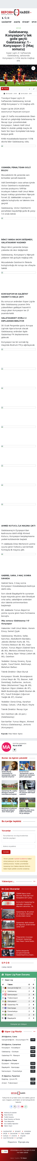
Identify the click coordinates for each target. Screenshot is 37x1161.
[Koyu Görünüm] (3, 18)
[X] (14, 1106)
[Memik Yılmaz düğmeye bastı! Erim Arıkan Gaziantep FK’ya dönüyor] (27, 802)
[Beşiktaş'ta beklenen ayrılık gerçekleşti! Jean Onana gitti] (10, 802)
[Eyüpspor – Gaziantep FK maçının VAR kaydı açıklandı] (27, 785)
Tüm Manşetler (9, 1121)
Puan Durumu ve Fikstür (12, 1119)
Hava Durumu (8, 1115)
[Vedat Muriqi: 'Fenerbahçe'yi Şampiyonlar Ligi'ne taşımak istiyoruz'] (10, 766)
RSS (5, 1151)
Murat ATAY (17, 745)
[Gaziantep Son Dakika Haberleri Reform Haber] (16, 13)
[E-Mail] (14, 750)
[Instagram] (18, 1106)
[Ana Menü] (8, 18)
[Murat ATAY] (6, 747)
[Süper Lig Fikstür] (34, 1031)
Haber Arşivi (8, 1126)
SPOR (34, 22)
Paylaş (6, 88)
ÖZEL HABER (25, 1133)
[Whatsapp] (25, 1106)
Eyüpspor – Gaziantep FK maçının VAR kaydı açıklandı (27, 792)
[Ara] (6, 18)
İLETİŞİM (19, 1138)
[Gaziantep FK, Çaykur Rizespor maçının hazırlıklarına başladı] (10, 785)
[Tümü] (34, 881)
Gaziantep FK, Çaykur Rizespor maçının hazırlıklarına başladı (9, 792)
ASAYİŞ (17, 22)
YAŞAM (22, 1136)
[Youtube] (22, 1106)
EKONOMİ (13, 1133)
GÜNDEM (27, 1131)
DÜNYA (14, 1136)
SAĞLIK (5, 1136)
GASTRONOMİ (8, 1138)
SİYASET (25, 22)
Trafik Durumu (9, 1117)
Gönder (6, 852)
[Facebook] (11, 1106)
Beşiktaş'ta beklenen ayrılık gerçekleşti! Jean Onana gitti (9, 810)
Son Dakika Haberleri (11, 1123)
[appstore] (12, 1142)
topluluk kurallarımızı (21, 859)
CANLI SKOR (7, 967)
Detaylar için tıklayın (18, 1024)
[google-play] (24, 1142)
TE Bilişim (23, 1158)
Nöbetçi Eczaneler (10, 1112)
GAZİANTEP (6, 22)
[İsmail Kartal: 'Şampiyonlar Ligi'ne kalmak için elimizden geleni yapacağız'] (27, 766)
